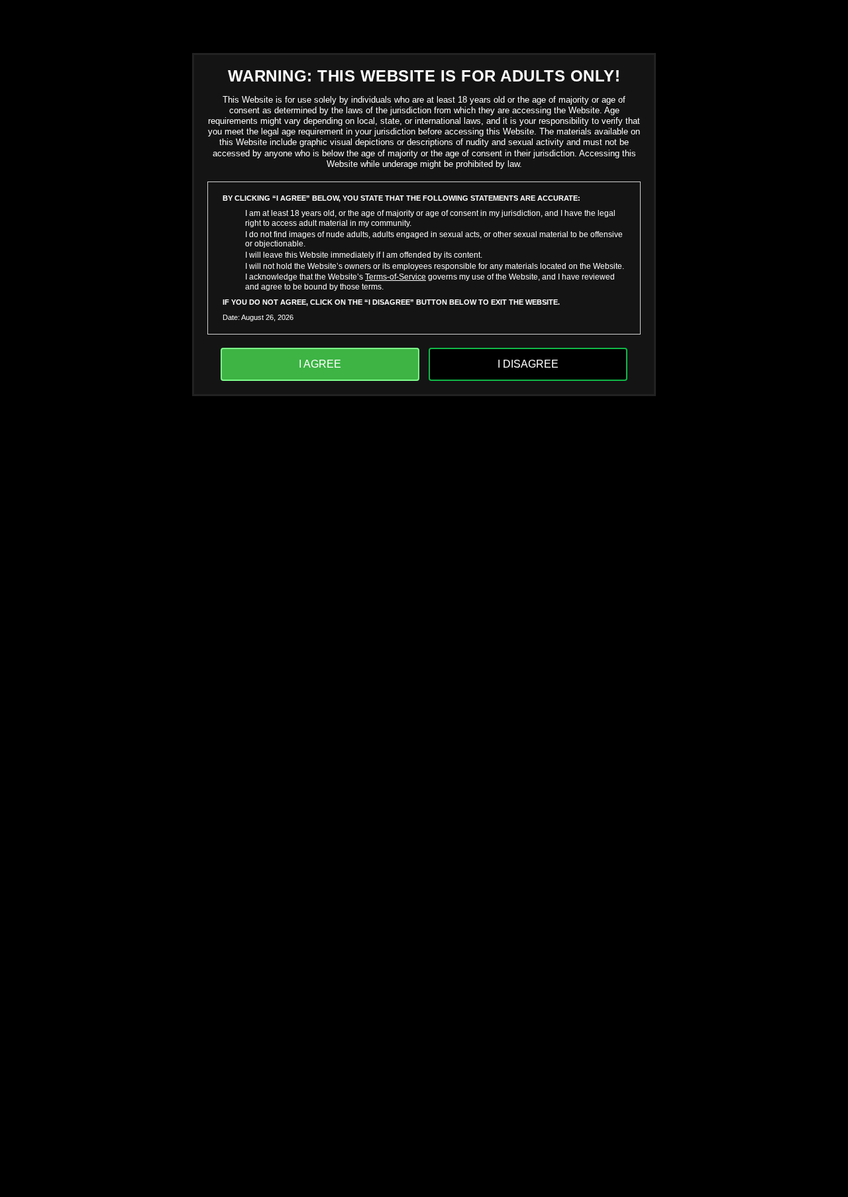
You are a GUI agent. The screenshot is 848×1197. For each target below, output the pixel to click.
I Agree (320, 364)
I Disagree (528, 364)
